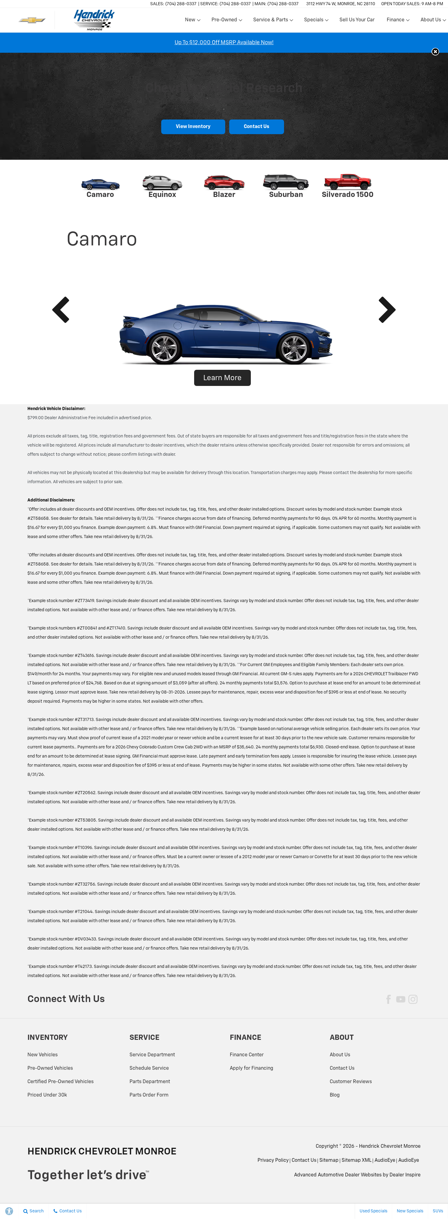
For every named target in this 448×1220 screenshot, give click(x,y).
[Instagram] (413, 999)
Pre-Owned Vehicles (50, 1068)
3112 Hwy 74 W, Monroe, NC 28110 (340, 4)
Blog (335, 1095)
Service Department (152, 1055)
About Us (340, 1055)
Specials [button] (313, 21)
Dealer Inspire (405, 1175)
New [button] (191, 21)
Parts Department (150, 1081)
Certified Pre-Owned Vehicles (60, 1081)
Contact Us (256, 126)
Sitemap (329, 1160)
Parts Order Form (149, 1095)
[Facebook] (388, 999)
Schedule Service (149, 1068)
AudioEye (385, 1160)
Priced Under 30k (47, 1095)
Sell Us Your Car (357, 20)
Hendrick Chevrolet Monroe (390, 1146)
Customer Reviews (351, 1081)
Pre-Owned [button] (224, 21)
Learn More (222, 378)
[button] (435, 51)
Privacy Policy (273, 1160)
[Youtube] (400, 999)
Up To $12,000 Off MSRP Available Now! (224, 42)
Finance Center (247, 1055)
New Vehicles (42, 1055)
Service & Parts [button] (270, 21)
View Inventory (193, 126)
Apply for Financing (251, 1068)
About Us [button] (430, 21)
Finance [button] (395, 21)
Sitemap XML (357, 1160)
